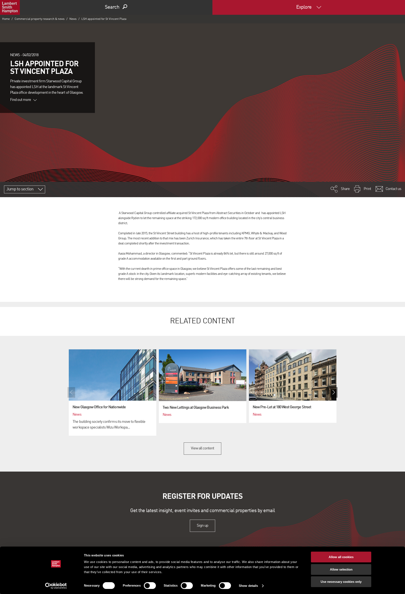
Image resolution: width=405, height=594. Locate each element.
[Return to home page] (10, 7)
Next (334, 392)
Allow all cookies (341, 557)
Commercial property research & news (40, 19)
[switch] (150, 585)
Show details (248, 585)
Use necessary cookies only (341, 581)
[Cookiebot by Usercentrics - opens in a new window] (56, 586)
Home (6, 19)
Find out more (20, 100)
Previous (71, 392)
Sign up (202, 526)
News (73, 19)
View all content (202, 448)
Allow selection (341, 569)
